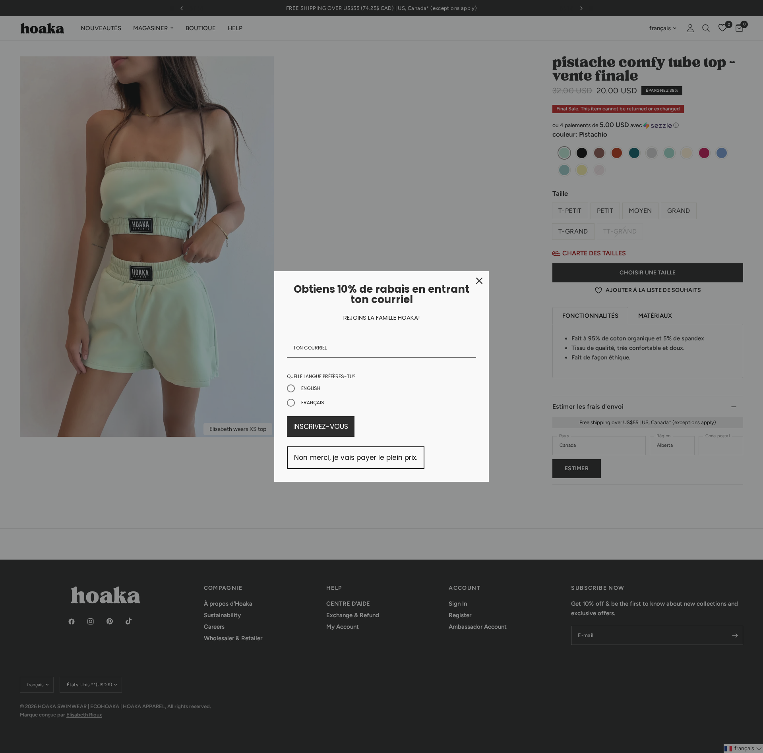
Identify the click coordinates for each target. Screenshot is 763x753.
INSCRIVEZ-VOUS (320, 426)
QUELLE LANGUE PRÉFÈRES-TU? (321, 376)
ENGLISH (310, 388)
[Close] (479, 280)
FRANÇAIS (312, 402)
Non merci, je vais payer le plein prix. (355, 457)
